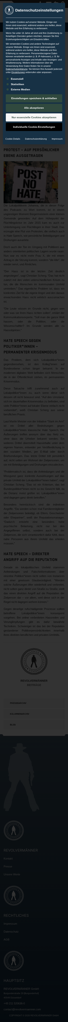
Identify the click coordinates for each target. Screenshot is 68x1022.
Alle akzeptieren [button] (34, 107)
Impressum (57, 139)
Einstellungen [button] (18, 72)
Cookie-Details (12, 139)
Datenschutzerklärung (17, 69)
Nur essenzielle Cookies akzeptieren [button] (34, 117)
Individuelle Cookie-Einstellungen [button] (34, 126)
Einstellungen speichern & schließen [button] (34, 98)
